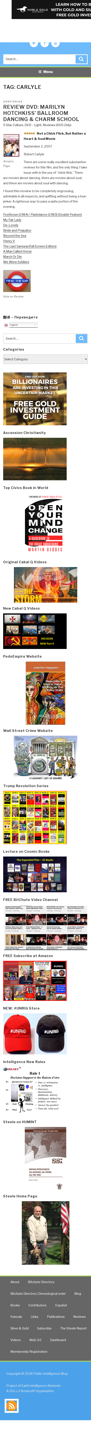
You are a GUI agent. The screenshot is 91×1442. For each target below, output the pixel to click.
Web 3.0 (35, 1340)
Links (34, 1317)
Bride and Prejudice (17, 230)
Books (15, 1305)
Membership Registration (28, 1352)
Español (61, 1305)
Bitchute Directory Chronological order (38, 1294)
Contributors (37, 1305)
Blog (77, 1294)
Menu (48, 72)
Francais (16, 1317)
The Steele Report (73, 1328)
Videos (15, 1340)
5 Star (7, 125)
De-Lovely (10, 225)
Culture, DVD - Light (27, 125)
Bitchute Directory (41, 1282)
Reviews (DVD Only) (57, 125)
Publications (56, 1317)
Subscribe (44, 1328)
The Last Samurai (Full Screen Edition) (30, 246)
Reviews (79, 1317)
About (14, 1282)
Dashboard (58, 1340)
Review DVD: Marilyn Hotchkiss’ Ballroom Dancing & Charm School (41, 113)
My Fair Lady (12, 220)
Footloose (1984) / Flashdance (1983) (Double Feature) (42, 214)
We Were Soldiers (16, 262)
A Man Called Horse (17, 251)
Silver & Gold (19, 1328)
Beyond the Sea (14, 236)
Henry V (9, 241)
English (13, 324)
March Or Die (12, 257)
